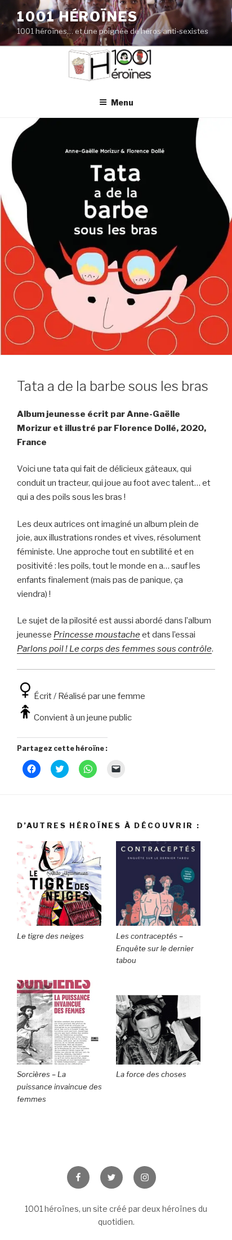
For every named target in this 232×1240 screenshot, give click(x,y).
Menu (122, 102)
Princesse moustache (96, 635)
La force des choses (151, 1074)
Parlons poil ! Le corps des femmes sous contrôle (114, 649)
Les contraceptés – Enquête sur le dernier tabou (155, 948)
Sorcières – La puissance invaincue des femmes (59, 1086)
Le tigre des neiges (50, 935)
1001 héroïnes (77, 16)
